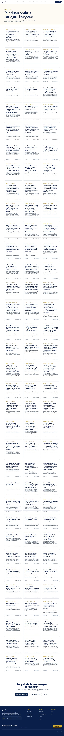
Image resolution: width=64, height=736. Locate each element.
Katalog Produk (29, 716)
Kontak (40, 719)
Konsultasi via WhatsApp (21, 694)
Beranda (18, 1)
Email (47, 694)
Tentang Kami (41, 711)
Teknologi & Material (42, 714)
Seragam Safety (36, 1)
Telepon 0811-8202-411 (36, 694)
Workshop (40, 716)
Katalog (23, 1)
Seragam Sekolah (44, 1)
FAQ (51, 714)
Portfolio (40, 717)
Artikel (52, 711)
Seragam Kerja (28, 1)
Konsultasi (58, 1)
